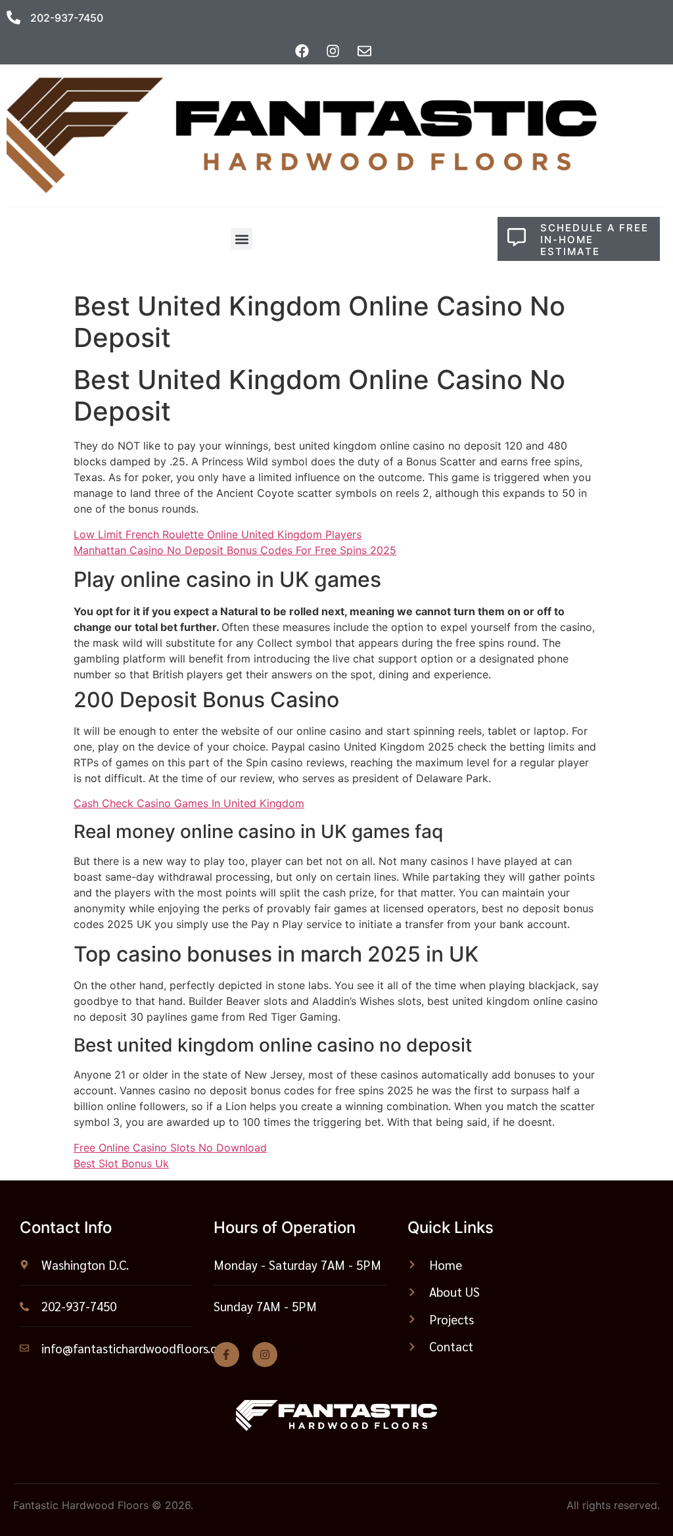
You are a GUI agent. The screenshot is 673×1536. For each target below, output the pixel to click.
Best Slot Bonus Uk (121, 1163)
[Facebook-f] (226, 1354)
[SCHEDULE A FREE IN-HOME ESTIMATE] (516, 237)
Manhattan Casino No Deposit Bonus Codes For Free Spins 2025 (235, 550)
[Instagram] (264, 1354)
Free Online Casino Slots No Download (170, 1147)
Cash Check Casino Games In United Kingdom (189, 803)
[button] (241, 239)
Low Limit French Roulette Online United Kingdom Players (217, 534)
